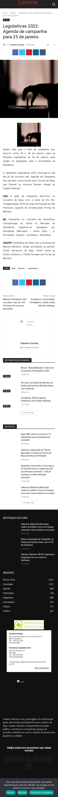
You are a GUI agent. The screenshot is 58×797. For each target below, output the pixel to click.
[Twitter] (22, 52)
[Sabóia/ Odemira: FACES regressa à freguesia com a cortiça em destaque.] (11, 558)
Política (13, 13)
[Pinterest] (29, 52)
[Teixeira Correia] (5, 44)
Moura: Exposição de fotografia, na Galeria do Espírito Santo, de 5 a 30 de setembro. (37, 542)
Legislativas (33, 268)
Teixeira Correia (17, 45)
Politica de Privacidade (41, 792)
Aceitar (10, 792)
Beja (13, 268)
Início (5, 13)
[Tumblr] (43, 52)
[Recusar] (54, 787)
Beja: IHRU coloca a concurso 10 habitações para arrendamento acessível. (36, 437)
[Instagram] (14, 759)
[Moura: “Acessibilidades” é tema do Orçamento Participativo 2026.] (11, 371)
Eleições (21, 268)
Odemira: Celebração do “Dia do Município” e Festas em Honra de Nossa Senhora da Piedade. (36, 453)
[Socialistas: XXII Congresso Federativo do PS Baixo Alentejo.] (11, 402)
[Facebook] (15, 52)
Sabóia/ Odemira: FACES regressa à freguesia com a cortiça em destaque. (38, 557)
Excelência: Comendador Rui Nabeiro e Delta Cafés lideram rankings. (42, 302)
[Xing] (29, 767)
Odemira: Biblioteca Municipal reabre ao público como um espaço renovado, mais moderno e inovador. (38, 490)
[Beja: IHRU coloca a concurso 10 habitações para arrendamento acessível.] (11, 438)
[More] (50, 52)
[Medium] (28, 759)
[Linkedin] (36, 52)
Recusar (22, 792)
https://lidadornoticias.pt (29, 347)
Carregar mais (28, 412)
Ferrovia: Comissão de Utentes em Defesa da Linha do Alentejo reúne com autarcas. (37, 385)
